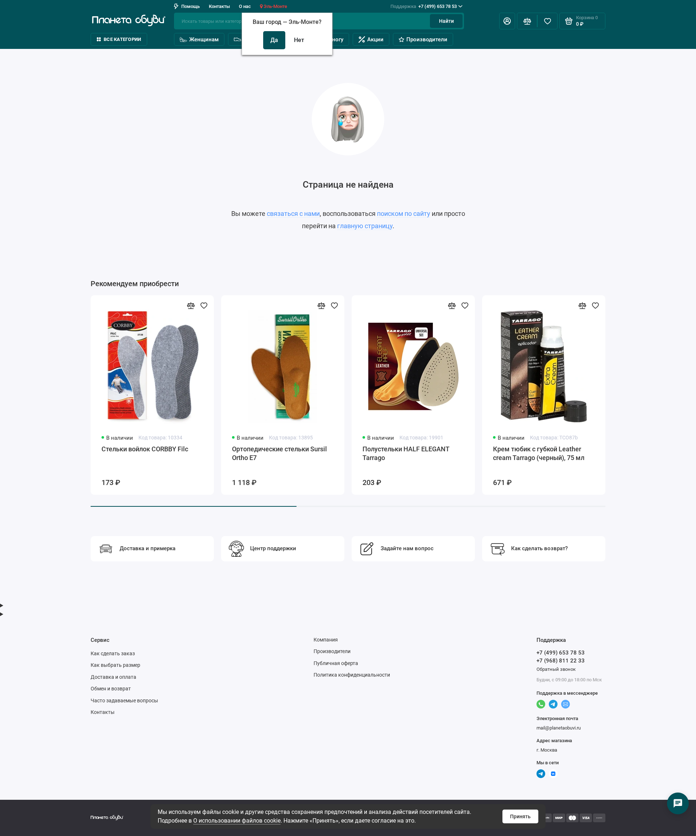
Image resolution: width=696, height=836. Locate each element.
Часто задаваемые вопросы (124, 700)
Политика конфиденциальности (352, 675)
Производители (426, 39)
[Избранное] (547, 21)
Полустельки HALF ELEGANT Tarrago (405, 453)
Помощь (190, 6)
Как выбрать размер (115, 665)
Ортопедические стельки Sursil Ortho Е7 (279, 453)
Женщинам (204, 39)
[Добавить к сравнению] (190, 305)
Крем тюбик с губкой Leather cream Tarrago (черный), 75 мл (538, 453)
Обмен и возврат (111, 688)
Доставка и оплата (113, 677)
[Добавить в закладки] (203, 305)
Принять (520, 816)
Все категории (122, 39)
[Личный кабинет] (507, 21)
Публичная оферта (336, 663)
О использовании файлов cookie (237, 820)
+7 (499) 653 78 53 (423, 6)
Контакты (219, 6)
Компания (326, 640)
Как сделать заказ (113, 653)
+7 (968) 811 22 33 (560, 660)
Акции (375, 39)
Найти (446, 21)
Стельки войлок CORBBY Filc (145, 449)
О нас (245, 6)
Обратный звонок (556, 669)
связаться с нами (293, 213)
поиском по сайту (403, 213)
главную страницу (365, 226)
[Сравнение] (527, 21)
